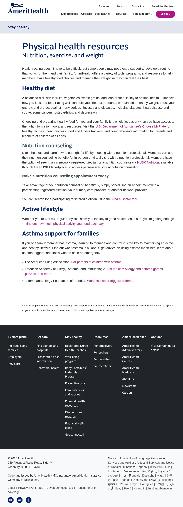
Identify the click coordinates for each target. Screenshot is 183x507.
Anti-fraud (37, 487)
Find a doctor (141, 14)
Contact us (138, 6)
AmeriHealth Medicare (130, 370)
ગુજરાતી (113, 484)
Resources (120, 14)
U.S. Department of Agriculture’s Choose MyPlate (130, 126)
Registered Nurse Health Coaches (76, 348)
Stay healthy (102, 14)
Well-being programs (72, 359)
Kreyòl (134, 484)
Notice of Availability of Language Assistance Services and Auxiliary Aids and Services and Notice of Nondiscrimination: (141, 462)
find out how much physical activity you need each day (64, 223)
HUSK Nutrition (148, 162)
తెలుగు (128, 488)
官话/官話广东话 (160, 466)
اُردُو (110, 488)
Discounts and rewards (74, 414)
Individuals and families (17, 348)
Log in (164, 14)
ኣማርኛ (161, 475)
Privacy (23, 487)
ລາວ (115, 479)
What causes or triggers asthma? (110, 281)
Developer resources (59, 487)
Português (146, 484)
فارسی (170, 484)
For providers (102, 359)
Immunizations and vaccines (74, 392)
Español (142, 466)
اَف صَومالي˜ (162, 471)
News (120, 6)
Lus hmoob (115, 471)
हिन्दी (119, 488)
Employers (15, 356)
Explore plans (69, 14)
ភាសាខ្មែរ (155, 479)
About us (104, 6)
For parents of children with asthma (96, 262)
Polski (124, 484)
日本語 (159, 484)
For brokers (101, 352)
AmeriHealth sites (162, 6)
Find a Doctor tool (124, 199)
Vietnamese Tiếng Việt (138, 471)
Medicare (14, 363)
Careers (127, 392)
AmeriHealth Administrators (132, 348)
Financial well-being (74, 425)
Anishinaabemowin (159, 488)
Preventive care (75, 383)
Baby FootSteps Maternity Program (76, 372)
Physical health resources (75, 403)
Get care (86, 14)
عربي (123, 475)
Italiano (167, 479)
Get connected (74, 434)
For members (102, 366)
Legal (11, 487)
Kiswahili (139, 488)
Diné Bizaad (140, 479)
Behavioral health (47, 368)
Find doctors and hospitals (47, 348)
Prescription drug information (47, 359)
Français (134, 475)
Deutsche (148, 475)
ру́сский (113, 475)
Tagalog (125, 479)
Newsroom (129, 386)
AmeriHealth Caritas (130, 359)
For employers (103, 345)
